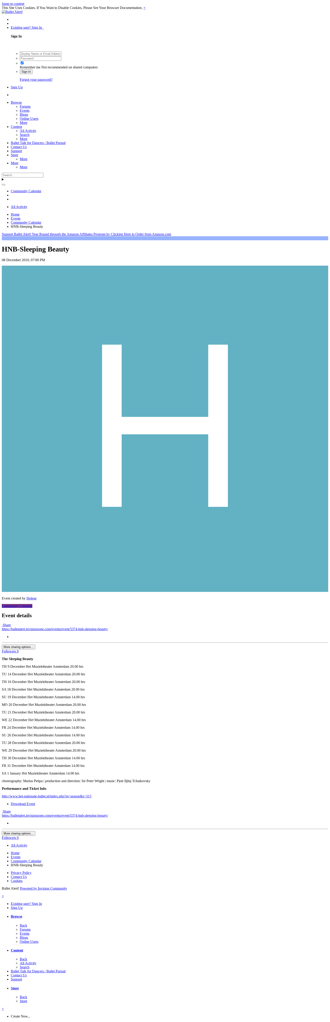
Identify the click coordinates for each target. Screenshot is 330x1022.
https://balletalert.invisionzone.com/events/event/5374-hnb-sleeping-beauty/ (55, 629)
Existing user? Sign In (27, 27)
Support (16, 151)
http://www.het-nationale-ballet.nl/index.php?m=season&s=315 (46, 796)
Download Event (23, 804)
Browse (16, 102)
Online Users (29, 118)
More (23, 123)
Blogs (24, 114)
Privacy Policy (21, 873)
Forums (25, 106)
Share (6, 625)
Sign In (26, 71)
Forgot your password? (36, 79)
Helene (31, 598)
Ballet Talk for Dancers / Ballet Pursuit (38, 143)
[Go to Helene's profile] (165, 591)
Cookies (16, 881)
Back (23, 925)
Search (24, 135)
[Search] (3, 184)
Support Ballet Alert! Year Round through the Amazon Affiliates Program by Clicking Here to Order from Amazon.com (86, 234)
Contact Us (19, 147)
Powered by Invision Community (43, 888)
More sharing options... (18, 647)
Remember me (30, 67)
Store (14, 155)
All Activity (28, 131)
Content (16, 127)
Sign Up (17, 87)
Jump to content (13, 4)
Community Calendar (17, 606)
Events (24, 110)
